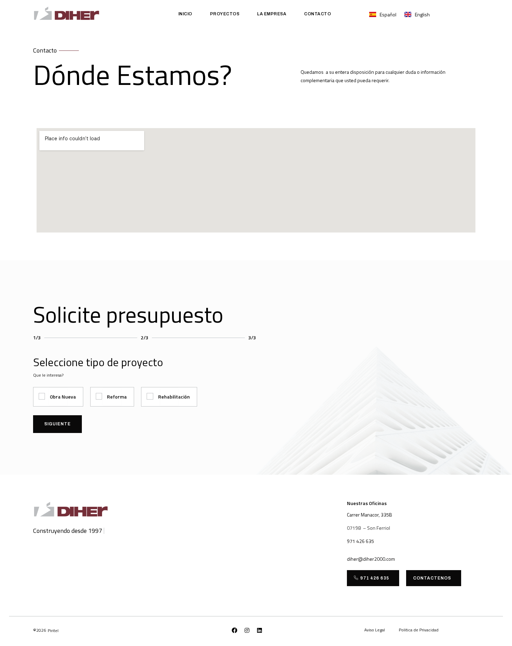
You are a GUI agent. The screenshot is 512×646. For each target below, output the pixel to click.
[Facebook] (234, 630)
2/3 (144, 337)
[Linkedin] (259, 630)
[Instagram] (247, 630)
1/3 (37, 337)
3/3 (252, 337)
